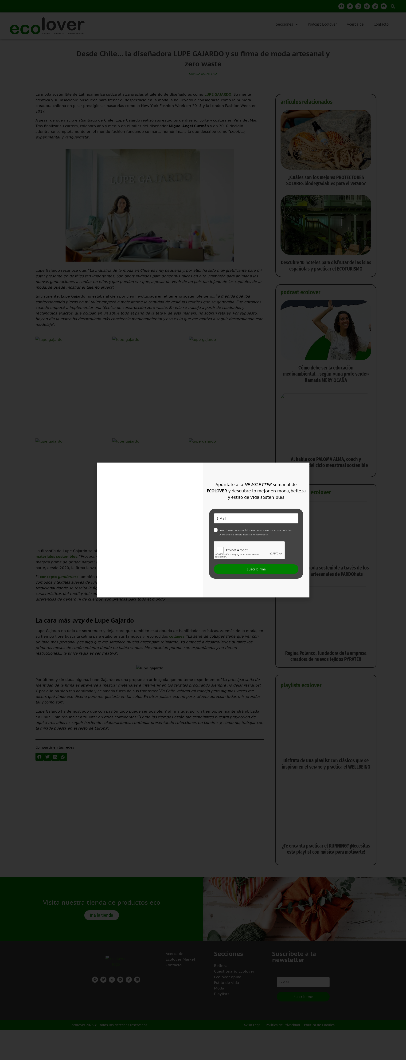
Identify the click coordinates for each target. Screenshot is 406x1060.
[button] (303, 469)
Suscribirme (256, 569)
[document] (203, 530)
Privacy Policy (260, 534)
